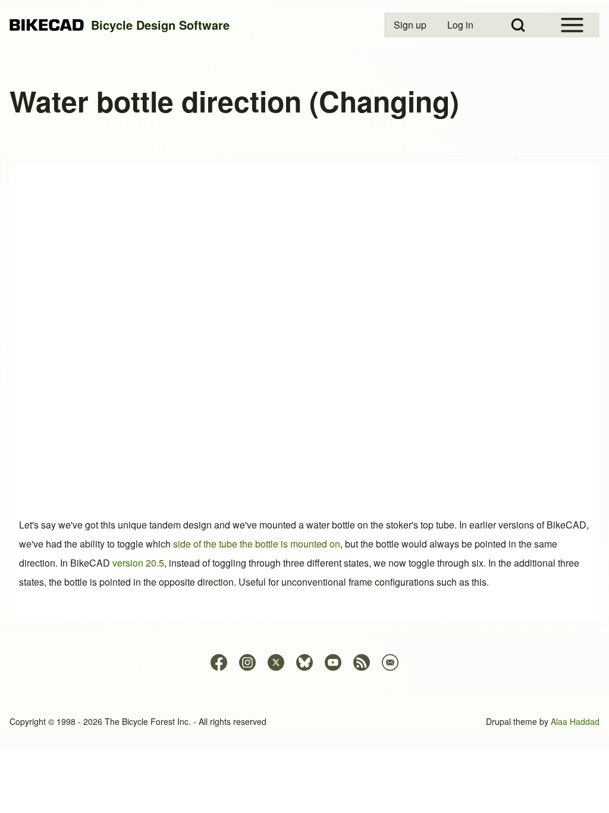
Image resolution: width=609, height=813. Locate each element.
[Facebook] (219, 662)
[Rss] (361, 662)
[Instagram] (247, 662)
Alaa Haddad (575, 721)
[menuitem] (411, 24)
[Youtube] (333, 662)
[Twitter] (276, 662)
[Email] (390, 662)
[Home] (47, 25)
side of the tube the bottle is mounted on (256, 544)
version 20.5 (138, 563)
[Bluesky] (304, 662)
